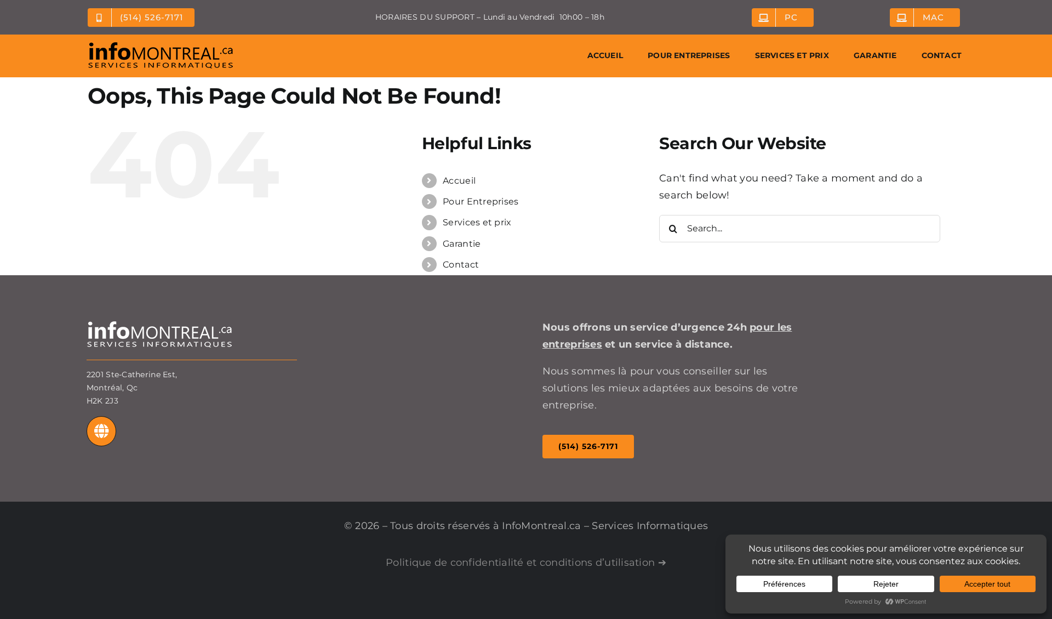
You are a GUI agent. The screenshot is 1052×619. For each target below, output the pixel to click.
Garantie (462, 243)
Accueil (459, 180)
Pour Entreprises (480, 201)
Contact (461, 264)
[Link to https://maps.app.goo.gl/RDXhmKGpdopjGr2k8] (102, 431)
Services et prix (477, 222)
